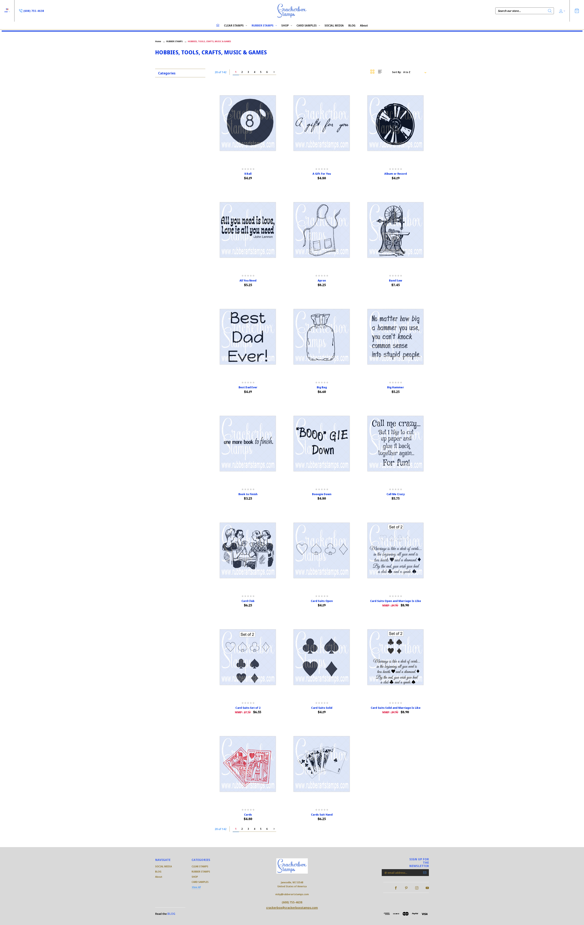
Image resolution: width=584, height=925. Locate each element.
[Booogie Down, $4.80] (321, 444)
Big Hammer (395, 387)
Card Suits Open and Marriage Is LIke (395, 601)
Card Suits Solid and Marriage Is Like (396, 708)
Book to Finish (248, 494)
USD (6, 11)
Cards (248, 814)
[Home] (218, 25)
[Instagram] (416, 888)
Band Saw (395, 280)
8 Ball (248, 173)
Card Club (248, 601)
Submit (425, 872)
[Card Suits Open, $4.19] (321, 550)
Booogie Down (321, 494)
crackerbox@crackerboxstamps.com (292, 908)
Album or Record (395, 173)
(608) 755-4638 (292, 902)
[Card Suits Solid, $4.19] (321, 657)
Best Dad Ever (248, 387)
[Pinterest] (406, 888)
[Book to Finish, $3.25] (248, 444)
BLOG (351, 25)
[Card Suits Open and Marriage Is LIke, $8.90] (395, 550)
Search (550, 11)
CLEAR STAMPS (234, 25)
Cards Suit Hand (322, 814)
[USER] (561, 11)
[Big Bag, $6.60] (321, 337)
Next (273, 72)
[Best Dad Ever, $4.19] (248, 337)
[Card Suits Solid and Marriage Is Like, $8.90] (395, 657)
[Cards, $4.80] (248, 764)
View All (196, 887)
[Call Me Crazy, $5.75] (395, 444)
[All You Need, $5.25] (248, 230)
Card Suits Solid (321, 708)
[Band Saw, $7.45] (395, 230)
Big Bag (322, 387)
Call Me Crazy (396, 494)
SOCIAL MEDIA (334, 25)
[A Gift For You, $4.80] (321, 123)
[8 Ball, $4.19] (248, 123)
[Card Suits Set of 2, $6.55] (248, 657)
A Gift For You (322, 173)
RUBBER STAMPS (262, 25)
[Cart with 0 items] (577, 11)
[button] (181, 72)
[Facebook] (395, 888)
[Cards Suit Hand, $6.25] (321, 764)
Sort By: (396, 72)
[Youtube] (427, 888)
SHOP (285, 25)
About (364, 25)
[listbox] (416, 72)
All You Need (248, 280)
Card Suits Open (322, 601)
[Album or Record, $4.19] (395, 123)
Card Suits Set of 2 (248, 708)
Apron (322, 280)
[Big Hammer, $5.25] (395, 337)
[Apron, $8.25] (321, 230)
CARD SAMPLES (307, 25)
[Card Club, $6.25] (248, 550)
